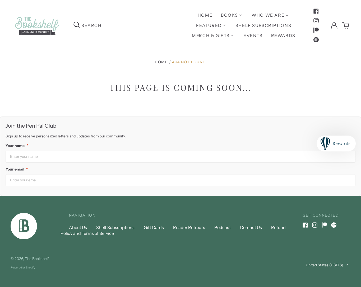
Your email (17, 169)
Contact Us (251, 227)
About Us (78, 227)
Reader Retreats (189, 227)
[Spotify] (316, 39)
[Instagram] (316, 20)
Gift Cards (154, 227)
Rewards (283, 35)
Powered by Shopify (23, 267)
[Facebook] (316, 11)
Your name (17, 145)
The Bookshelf (37, 258)
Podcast (222, 227)
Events (253, 35)
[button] (345, 25)
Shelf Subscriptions (263, 25)
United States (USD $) (325, 265)
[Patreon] (316, 30)
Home (205, 15)
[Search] (76, 25)
